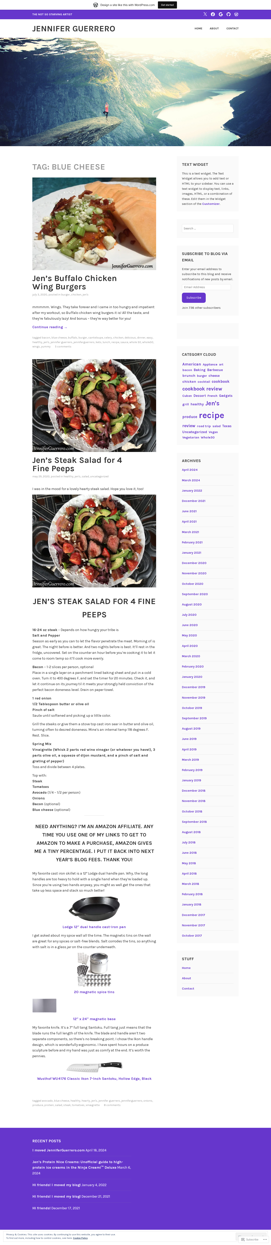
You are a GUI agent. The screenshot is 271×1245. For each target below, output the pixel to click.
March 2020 (191, 656)
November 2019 (193, 697)
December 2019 (193, 687)
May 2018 (189, 863)
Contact (232, 28)
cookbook (221, 381)
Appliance (210, 364)
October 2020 (192, 584)
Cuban (187, 396)
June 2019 (189, 739)
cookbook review (202, 389)
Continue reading (49, 327)
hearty (86, 1100)
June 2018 (189, 853)
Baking (200, 370)
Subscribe (193, 297)
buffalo (72, 337)
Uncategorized (99, 476)
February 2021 (192, 542)
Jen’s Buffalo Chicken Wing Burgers (74, 282)
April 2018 (189, 873)
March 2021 (190, 532)
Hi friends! (41, 1208)
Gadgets (226, 396)
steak (67, 1105)
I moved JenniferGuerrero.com (58, 1150)
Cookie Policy (80, 1238)
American (191, 364)
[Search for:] (208, 228)
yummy (46, 346)
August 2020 (192, 604)
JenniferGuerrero (83, 342)
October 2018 (192, 811)
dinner (141, 337)
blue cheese (59, 337)
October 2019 (192, 708)
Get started (167, 4)
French (212, 396)
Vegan (213, 432)
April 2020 (190, 646)
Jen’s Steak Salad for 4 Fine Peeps (77, 464)
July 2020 (189, 615)
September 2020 (195, 594)
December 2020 (194, 563)
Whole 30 (135, 342)
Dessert (199, 396)
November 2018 (194, 801)
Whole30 (147, 342)
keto (98, 342)
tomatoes (78, 1105)
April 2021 (189, 521)
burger (65, 294)
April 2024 (190, 470)
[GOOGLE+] (220, 14)
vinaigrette (93, 1105)
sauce (124, 342)
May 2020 (189, 635)
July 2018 (189, 842)
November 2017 (193, 925)
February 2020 (193, 666)
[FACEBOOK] (212, 14)
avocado (47, 1100)
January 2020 (192, 677)
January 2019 (191, 780)
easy (150, 337)
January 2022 (192, 490)
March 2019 (190, 760)
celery (108, 337)
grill (185, 404)
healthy (37, 342)
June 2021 (189, 511)
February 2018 (192, 894)
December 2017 (193, 915)
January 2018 (191, 904)
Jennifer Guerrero (73, 29)
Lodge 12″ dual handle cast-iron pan (94, 927)
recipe (115, 342)
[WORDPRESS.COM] (236, 14)
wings (36, 346)
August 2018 (191, 832)
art (221, 364)
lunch (106, 342)
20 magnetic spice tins (94, 992)
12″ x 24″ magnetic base (94, 1019)
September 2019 (194, 718)
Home (198, 28)
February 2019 (192, 770)
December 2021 (193, 501)
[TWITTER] (205, 14)
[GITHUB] (228, 14)
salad (85, 476)
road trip (204, 426)
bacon (46, 337)
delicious (130, 337)
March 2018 (190, 884)
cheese (214, 376)
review (188, 425)
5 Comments (63, 346)
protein (49, 1105)
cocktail (204, 382)
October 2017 (192, 935)
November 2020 (194, 573)
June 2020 (190, 625)
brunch (188, 375)
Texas (227, 426)
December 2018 (194, 790)
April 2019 (189, 749)
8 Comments (112, 1105)
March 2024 (191, 480)
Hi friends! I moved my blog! (56, 1185)
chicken (76, 294)
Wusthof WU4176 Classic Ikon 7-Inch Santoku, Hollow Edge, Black (94, 1078)
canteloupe (95, 337)
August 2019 (191, 728)
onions (147, 1100)
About (214, 28)
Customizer (211, 204)
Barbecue (215, 370)
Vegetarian (190, 437)
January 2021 (191, 552)
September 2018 (194, 822)
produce (37, 1105)
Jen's (85, 294)
